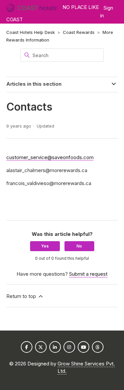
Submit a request (88, 274)
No (79, 246)
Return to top (21, 296)
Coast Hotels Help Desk (30, 32)
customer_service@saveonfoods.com (50, 157)
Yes (45, 246)
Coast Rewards (79, 32)
